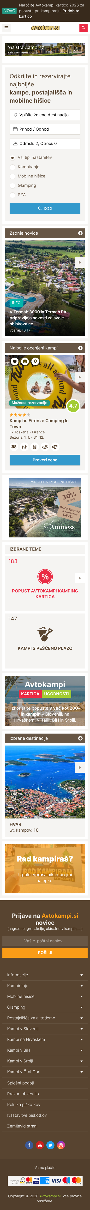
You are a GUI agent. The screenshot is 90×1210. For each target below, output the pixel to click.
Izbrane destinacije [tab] (29, 738)
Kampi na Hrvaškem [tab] (26, 1039)
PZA (22, 194)
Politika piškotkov (23, 1104)
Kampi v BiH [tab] (18, 1050)
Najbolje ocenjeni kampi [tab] (34, 347)
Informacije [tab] (17, 974)
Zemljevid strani (22, 1126)
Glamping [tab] (16, 1007)
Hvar (15, 824)
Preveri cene (45, 460)
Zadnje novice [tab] (24, 233)
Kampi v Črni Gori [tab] (23, 1071)
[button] (80, 262)
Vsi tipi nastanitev (35, 157)
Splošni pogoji (20, 1083)
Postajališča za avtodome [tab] (31, 1018)
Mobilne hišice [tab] (21, 996)
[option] (45, 288)
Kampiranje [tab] (17, 985)
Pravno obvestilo (23, 1093)
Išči (48, 208)
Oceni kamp (73, 406)
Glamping (27, 185)
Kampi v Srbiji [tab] (20, 1061)
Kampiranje (28, 166)
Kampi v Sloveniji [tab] (23, 1028)
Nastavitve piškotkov (27, 1115)
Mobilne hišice (31, 176)
